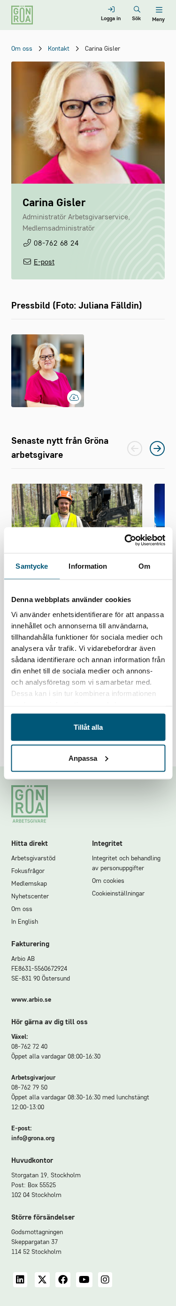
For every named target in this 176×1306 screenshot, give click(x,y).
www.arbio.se (31, 1000)
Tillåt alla (88, 727)
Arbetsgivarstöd (33, 858)
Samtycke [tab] (31, 566)
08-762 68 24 (56, 243)
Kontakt (58, 49)
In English (24, 922)
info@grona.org (32, 1138)
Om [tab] (144, 566)
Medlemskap (29, 884)
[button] (157, 448)
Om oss (21, 49)
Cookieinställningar (118, 893)
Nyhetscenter (30, 896)
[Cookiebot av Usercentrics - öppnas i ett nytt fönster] (125, 540)
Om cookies (108, 881)
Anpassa (83, 758)
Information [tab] (88, 566)
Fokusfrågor (28, 871)
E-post (44, 262)
